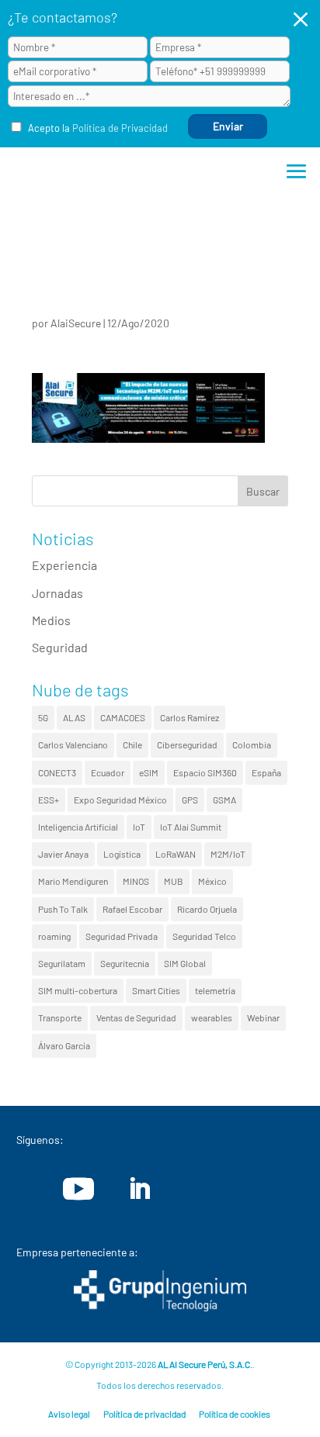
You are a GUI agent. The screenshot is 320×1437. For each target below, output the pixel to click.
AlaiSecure (75, 323)
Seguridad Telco (204, 936)
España (266, 772)
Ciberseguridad (187, 744)
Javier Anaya (63, 853)
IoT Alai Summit (190, 826)
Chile (132, 744)
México (212, 881)
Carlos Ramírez (189, 717)
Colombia (251, 744)
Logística (122, 853)
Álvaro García (64, 1045)
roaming (54, 936)
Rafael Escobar (132, 908)
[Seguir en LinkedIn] (139, 1189)
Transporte (60, 1017)
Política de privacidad (144, 1413)
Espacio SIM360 (205, 772)
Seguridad (60, 647)
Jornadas (57, 593)
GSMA (224, 799)
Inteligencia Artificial (78, 826)
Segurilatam (61, 963)
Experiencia (64, 565)
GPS (190, 799)
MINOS (136, 881)
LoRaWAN (175, 853)
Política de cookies (234, 1413)
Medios (51, 620)
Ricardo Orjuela (207, 908)
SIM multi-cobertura (77, 990)
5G (43, 717)
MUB (173, 881)
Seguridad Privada (121, 936)
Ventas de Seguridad (136, 1017)
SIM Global (185, 963)
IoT (139, 826)
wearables (211, 1017)
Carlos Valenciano (73, 744)
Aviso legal (69, 1413)
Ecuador (107, 772)
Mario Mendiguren (73, 881)
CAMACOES (122, 717)
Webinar (263, 1017)
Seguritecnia (124, 963)
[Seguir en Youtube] (78, 1189)
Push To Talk (63, 908)
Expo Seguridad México (120, 799)
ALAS (74, 717)
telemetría (215, 990)
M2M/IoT (227, 853)
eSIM (148, 772)
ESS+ (48, 799)
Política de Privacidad (120, 128)
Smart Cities (156, 990)
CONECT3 (57, 772)
